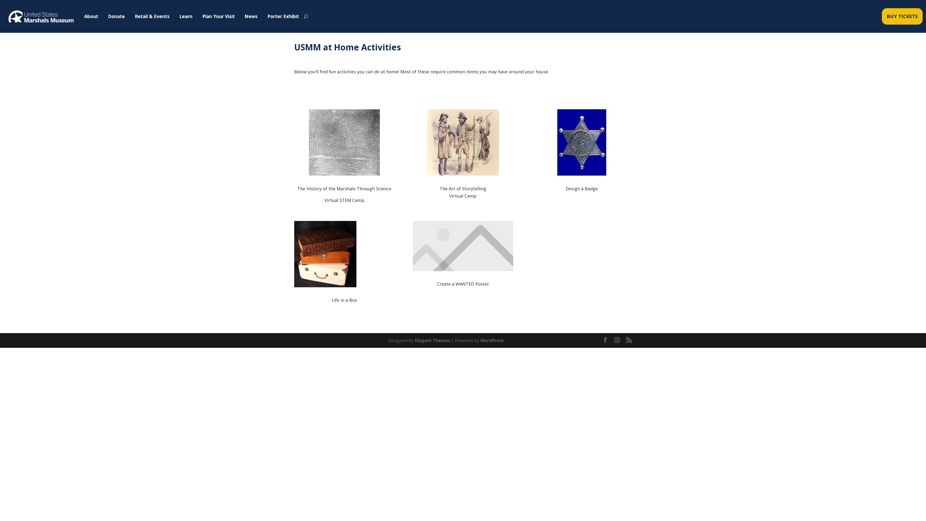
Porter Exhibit (283, 16)
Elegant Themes (432, 340)
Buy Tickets (902, 16)
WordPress (492, 340)
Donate (116, 16)
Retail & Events (152, 16)
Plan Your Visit (218, 16)
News (251, 16)
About (91, 16)
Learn (185, 16)
